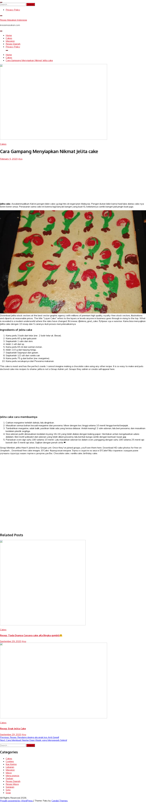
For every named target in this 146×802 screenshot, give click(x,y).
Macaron (10, 41)
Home (9, 35)
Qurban (9, 778)
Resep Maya (12, 784)
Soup (8, 792)
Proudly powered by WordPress (16, 800)
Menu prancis (12, 775)
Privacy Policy (13, 9)
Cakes (9, 38)
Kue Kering (11, 764)
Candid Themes (59, 800)
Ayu (20, 158)
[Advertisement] (73, 180)
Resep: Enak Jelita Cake (13, 728)
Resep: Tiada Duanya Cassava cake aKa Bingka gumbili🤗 (31, 635)
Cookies (10, 761)
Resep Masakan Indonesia (13, 19)
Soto (8, 789)
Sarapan (10, 786)
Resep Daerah (13, 43)
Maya (9, 772)
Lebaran (10, 767)
